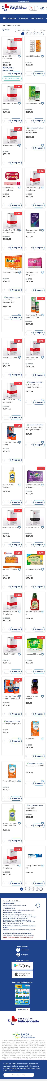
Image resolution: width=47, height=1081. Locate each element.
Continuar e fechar (19, 1075)
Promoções (23, 18)
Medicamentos (37, 18)
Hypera (17, 25)
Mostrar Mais (22, 1009)
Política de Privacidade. (11, 1071)
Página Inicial (7, 25)
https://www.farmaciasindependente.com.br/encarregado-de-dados (19, 930)
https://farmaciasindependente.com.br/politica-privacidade (18, 935)
